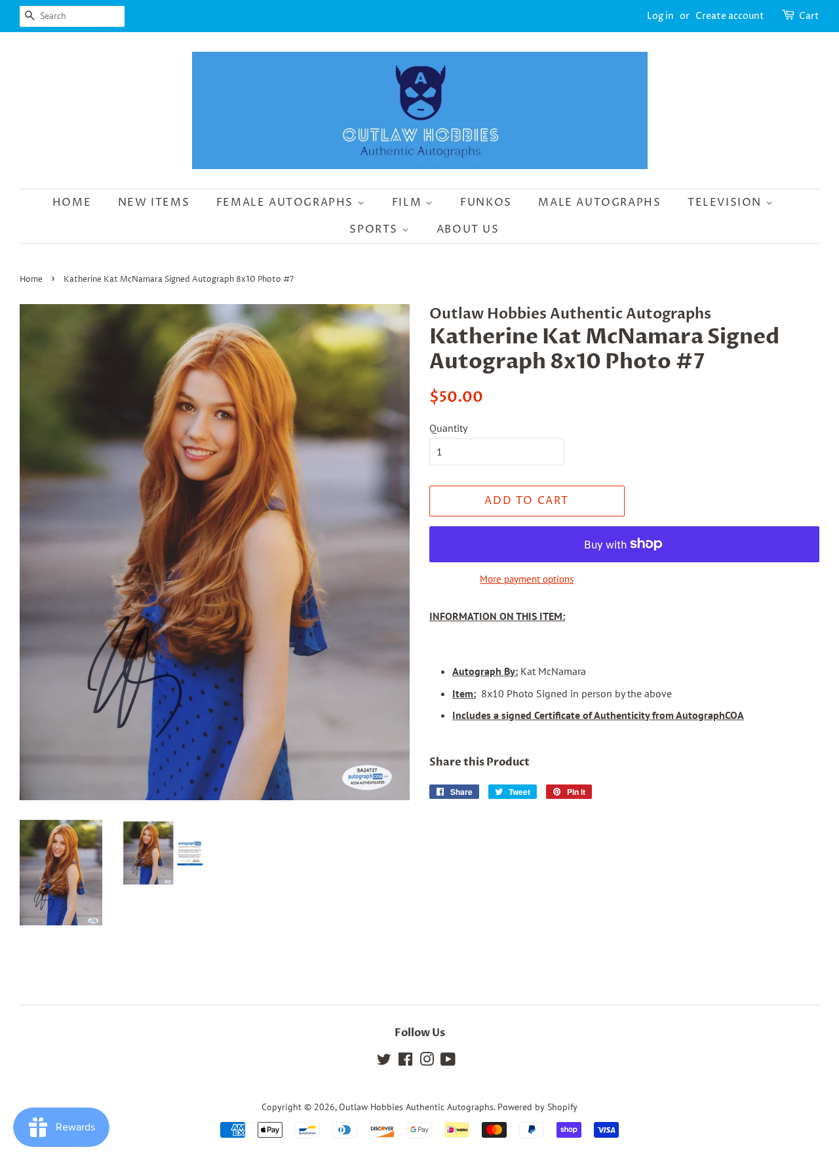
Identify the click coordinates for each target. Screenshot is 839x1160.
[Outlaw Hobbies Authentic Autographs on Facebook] (405, 1062)
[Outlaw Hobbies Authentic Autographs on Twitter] (384, 1062)
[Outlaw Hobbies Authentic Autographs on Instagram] (427, 1062)
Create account (729, 16)
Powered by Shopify (537, 1107)
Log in (660, 16)
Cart (809, 16)
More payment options (527, 579)
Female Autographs (286, 202)
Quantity (448, 428)
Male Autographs (599, 202)
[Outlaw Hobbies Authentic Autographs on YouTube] (448, 1062)
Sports (375, 229)
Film (408, 202)
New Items (153, 202)
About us (468, 229)
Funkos (486, 202)
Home (71, 202)
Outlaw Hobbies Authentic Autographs (416, 1107)
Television (727, 202)
